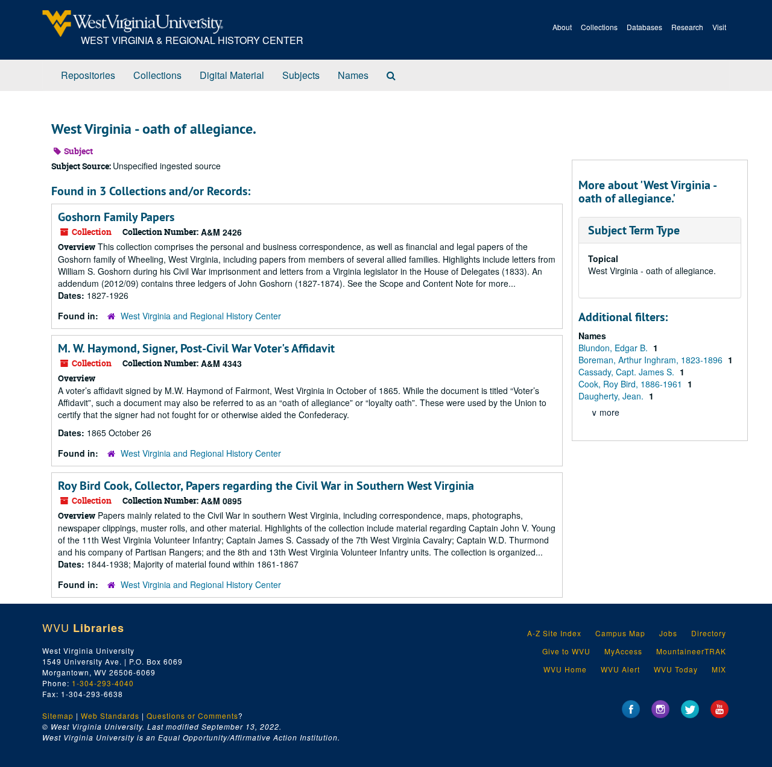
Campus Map (620, 633)
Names (353, 75)
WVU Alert (620, 669)
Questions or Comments (192, 715)
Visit (719, 27)
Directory (708, 633)
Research (687, 27)
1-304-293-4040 (103, 683)
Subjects (301, 75)
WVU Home (565, 669)
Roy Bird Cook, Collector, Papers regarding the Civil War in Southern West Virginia (266, 485)
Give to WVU (566, 651)
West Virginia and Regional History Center (201, 316)
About (562, 27)
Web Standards (110, 715)
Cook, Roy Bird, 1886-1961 (631, 384)
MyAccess (623, 651)
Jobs (668, 633)
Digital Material (232, 75)
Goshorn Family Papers (116, 217)
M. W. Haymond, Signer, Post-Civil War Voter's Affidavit (196, 348)
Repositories (88, 75)
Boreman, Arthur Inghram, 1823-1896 (651, 360)
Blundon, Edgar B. (614, 348)
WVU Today (676, 669)
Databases (644, 27)
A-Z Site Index (554, 633)
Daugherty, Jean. (612, 396)
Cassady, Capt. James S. (627, 372)
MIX (719, 669)
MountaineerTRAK (691, 651)
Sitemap (58, 715)
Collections (599, 27)
